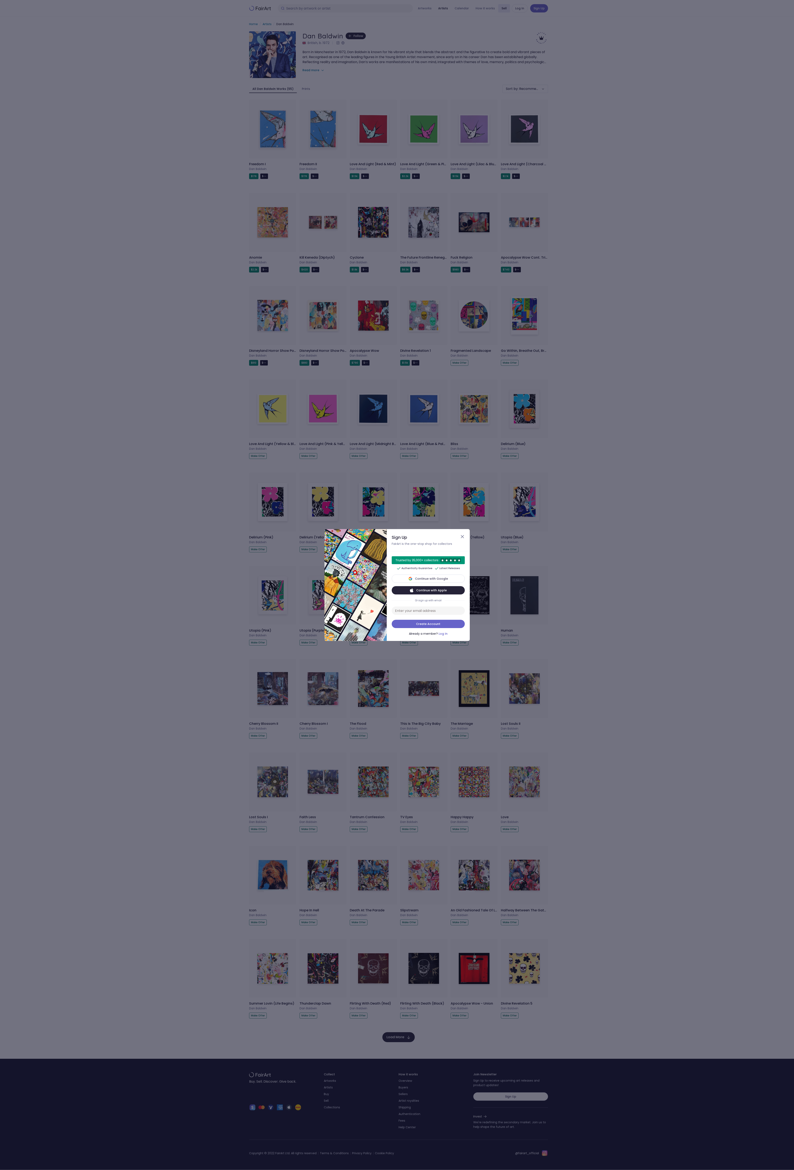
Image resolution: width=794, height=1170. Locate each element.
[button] (397, 585)
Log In (443, 634)
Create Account (428, 624)
